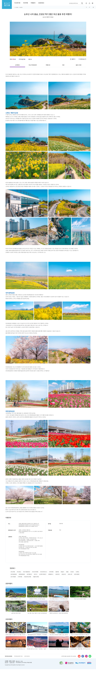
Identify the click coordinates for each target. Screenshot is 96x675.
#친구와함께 (13, 576)
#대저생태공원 (14, 574)
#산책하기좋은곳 (42, 574)
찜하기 (73, 59)
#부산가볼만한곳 (26, 571)
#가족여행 (20, 576)
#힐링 (67, 571)
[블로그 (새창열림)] (90, 656)
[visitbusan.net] (7, 5)
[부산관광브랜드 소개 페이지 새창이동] (89, 663)
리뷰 (30, 59)
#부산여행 (13, 571)
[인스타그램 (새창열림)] (86, 656)
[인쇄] (93, 7)
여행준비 (33, 3)
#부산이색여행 (35, 571)
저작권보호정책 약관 (18, 656)
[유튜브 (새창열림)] (79, 656)
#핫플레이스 (50, 574)
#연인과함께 (76, 574)
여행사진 (48, 65)
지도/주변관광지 (33, 65)
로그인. (86, 3)
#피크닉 (35, 574)
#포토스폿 (70, 574)
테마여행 (20, 7)
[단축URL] (89, 7)
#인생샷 (72, 571)
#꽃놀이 (62, 571)
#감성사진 (64, 574)
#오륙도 (77, 571)
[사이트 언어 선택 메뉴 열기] (92, 3)
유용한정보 (41, 3)
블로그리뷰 (78, 65)
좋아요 (83, 59)
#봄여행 (57, 571)
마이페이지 (89, 3)
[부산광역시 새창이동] (69, 663)
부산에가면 (17, 3)
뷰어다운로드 (27, 656)
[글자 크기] (86, 7)
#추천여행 (51, 571)
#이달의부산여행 (27, 576)
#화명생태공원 (22, 574)
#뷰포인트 (57, 574)
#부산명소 (19, 571)
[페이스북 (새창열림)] (82, 656)
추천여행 (25, 3)
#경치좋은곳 (29, 574)
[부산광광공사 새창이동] (80, 663)
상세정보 (17, 65)
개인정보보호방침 (8, 656)
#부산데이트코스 (43, 571)
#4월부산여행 (36, 576)
